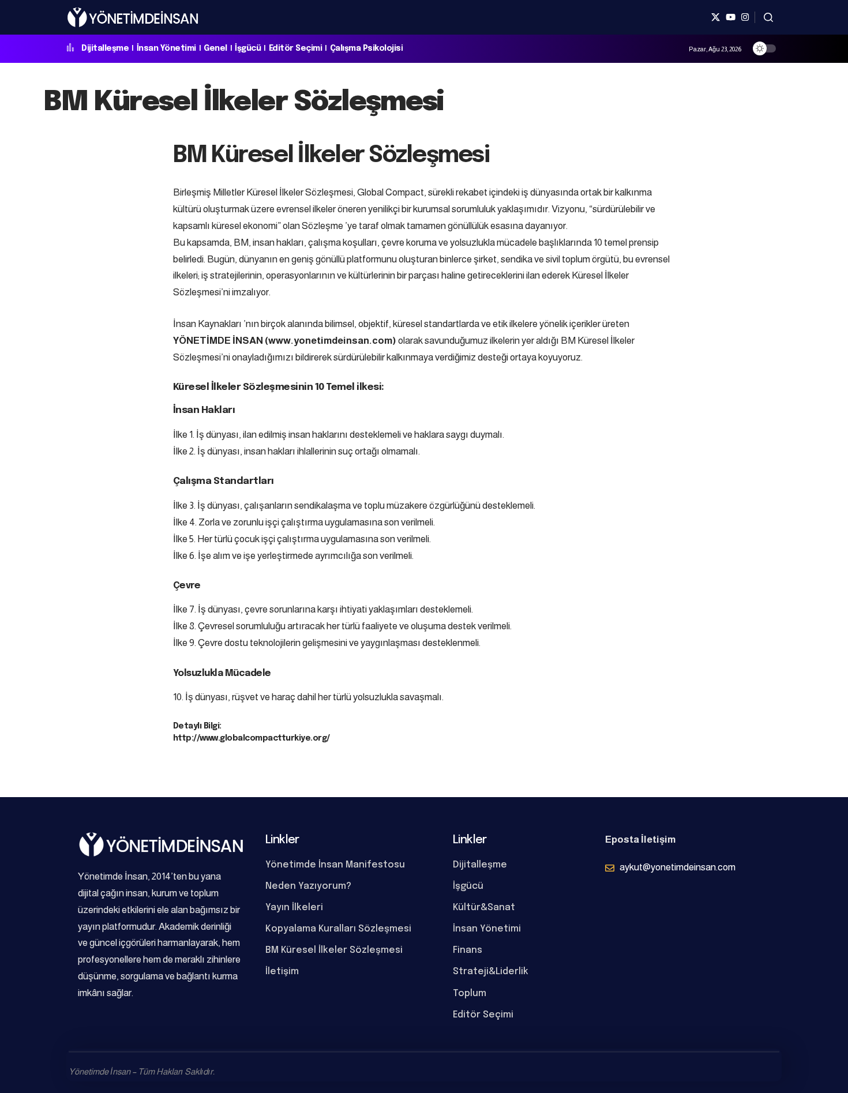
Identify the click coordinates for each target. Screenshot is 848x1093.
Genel (215, 48)
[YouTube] (730, 17)
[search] (768, 17)
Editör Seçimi (295, 48)
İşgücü (248, 48)
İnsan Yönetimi (166, 48)
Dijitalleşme (105, 48)
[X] (715, 17)
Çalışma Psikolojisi (366, 48)
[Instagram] (745, 17)
